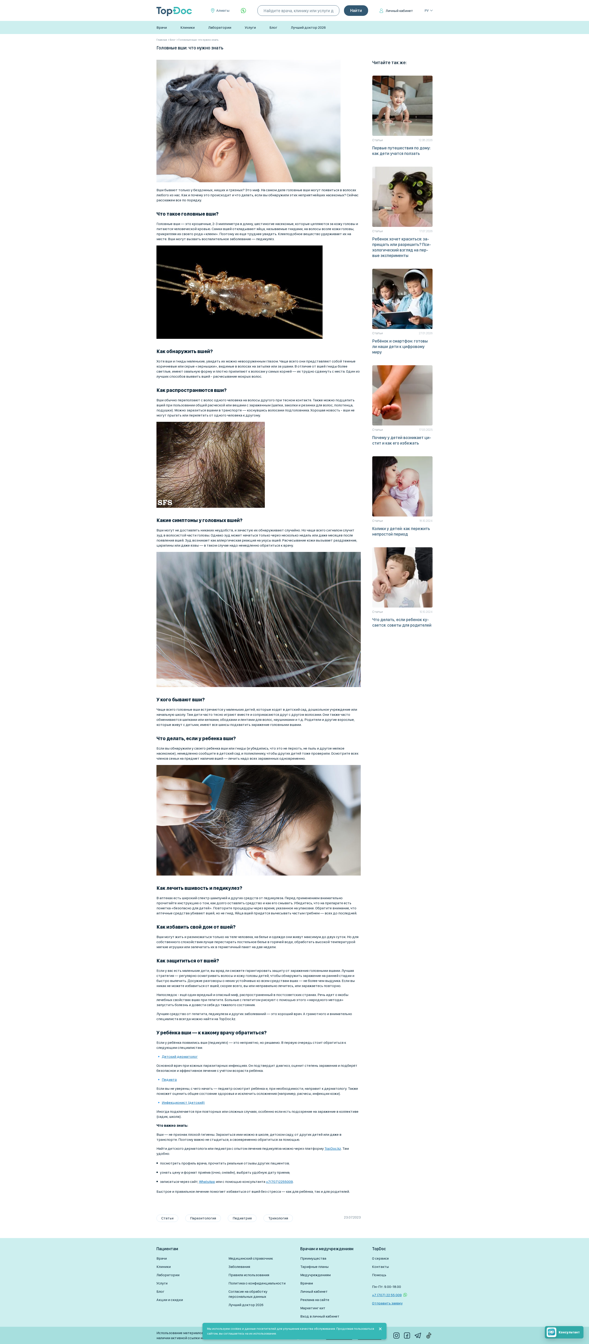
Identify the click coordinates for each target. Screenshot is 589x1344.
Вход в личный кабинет (319, 1316)
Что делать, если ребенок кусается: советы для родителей (401, 622)
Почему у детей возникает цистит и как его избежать (401, 440)
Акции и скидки (169, 1300)
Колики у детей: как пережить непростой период (401, 531)
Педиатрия (242, 1218)
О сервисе (380, 1258)
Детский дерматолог (180, 1056)
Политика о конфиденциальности (257, 1283)
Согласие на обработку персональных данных (247, 1294)
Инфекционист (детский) (183, 1102)
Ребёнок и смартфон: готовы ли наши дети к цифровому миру (400, 346)
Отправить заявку (387, 1303)
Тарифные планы (314, 1266)
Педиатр (169, 1079)
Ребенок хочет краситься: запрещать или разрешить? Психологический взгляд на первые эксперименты (401, 247)
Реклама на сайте (314, 1300)
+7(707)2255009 (279, 1181)
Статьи (167, 1218)
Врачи (161, 27)
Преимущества (313, 1258)
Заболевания (239, 1266)
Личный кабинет (399, 11)
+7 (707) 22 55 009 (387, 1295)
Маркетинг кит (312, 1308)
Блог (273, 27)
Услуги (250, 27)
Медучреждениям (315, 1275)
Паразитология (203, 1218)
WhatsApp (207, 1181)
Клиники (187, 27)
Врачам (306, 1283)
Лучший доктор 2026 (308, 27)
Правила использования (248, 1275)
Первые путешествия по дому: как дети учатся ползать (401, 151)
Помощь (379, 1275)
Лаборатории (219, 27)
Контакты (380, 1266)
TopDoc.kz (332, 1148)
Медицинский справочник (250, 1258)
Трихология (278, 1218)
